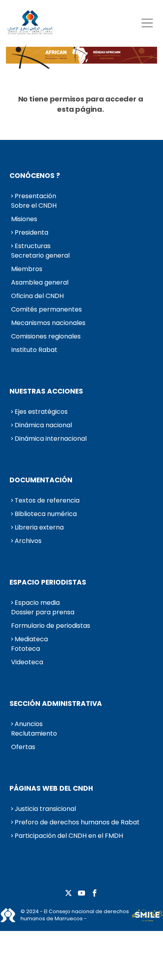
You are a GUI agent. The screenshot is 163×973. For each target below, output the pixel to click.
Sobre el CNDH (34, 205)
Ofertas (23, 746)
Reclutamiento (34, 733)
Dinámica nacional (43, 425)
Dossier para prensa (42, 612)
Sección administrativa (55, 703)
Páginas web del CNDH (51, 788)
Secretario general (40, 255)
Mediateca (31, 639)
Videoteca (27, 662)
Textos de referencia (47, 500)
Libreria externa (39, 527)
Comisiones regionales (46, 336)
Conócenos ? (34, 175)
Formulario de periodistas (50, 625)
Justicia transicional (45, 808)
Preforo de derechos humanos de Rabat (77, 822)
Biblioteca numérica (46, 513)
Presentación (35, 196)
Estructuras (33, 245)
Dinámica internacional (51, 438)
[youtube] (81, 893)
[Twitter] (68, 893)
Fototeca (25, 648)
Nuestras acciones (46, 391)
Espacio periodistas (47, 582)
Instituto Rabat (34, 349)
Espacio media (37, 602)
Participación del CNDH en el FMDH (69, 835)
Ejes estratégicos (41, 411)
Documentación (40, 480)
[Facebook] (94, 893)
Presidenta (31, 232)
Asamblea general (39, 282)
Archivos (28, 540)
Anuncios (29, 723)
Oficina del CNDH (37, 295)
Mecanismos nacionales (48, 322)
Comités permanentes (46, 309)
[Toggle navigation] (147, 23)
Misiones (24, 219)
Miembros (26, 268)
